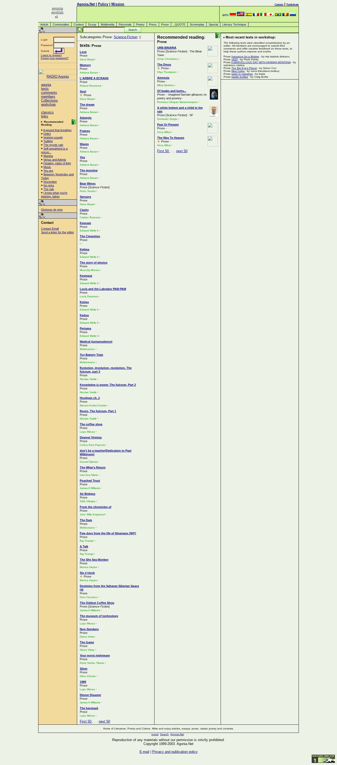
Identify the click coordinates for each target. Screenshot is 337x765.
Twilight (48, 141)
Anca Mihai (164, 132)
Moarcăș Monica (90, 270)
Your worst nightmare (95, 655)
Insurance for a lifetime (245, 56)
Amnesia (163, 77)
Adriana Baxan (89, 72)
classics (47, 112)
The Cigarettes (90, 236)
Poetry (140, 24)
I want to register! (51, 55)
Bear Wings (88, 183)
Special (213, 24)
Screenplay (197, 24)
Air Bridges (87, 493)
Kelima (84, 249)
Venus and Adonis (54, 159)
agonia (46, 85)
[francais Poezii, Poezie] (256, 15)
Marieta (48, 155)
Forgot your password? (55, 58)
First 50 (86, 721)
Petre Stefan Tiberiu (92, 663)
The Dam (86, 520)
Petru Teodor (88, 191)
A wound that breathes (57, 130)
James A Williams (90, 488)
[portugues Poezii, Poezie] (278, 15)
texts (45, 89)
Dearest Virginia (91, 437)
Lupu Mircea (87, 431)
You (82, 157)
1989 (83, 681)
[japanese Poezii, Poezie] (270, 15)
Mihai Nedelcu (165, 85)
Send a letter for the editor (57, 232)
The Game (87, 642)
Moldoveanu (87, 349)
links (44, 116)
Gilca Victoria (88, 676)
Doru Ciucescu (88, 597)
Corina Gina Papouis (92, 444)
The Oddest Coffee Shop (97, 602)
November (50, 181)
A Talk (84, 546)
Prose (165, 24)
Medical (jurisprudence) (96, 341)
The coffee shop (91, 424)
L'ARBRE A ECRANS (94, 78)
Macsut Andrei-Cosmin (93, 405)
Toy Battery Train (91, 354)
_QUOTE (179, 24)
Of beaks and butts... (171, 90)
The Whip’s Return (93, 467)
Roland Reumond (90, 85)
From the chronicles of (95, 507)
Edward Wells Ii (89, 230)
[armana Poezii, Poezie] (225, 15)
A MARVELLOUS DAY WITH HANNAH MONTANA (261, 62)
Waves (84, 144)
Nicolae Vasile (88, 379)
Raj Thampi (86, 540)
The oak (48, 189)
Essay (92, 24)
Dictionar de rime (52, 209)
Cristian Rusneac (90, 217)
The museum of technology (99, 616)
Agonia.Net (86, 4)
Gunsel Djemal (88, 461)
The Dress (164, 64)
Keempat (86, 275)
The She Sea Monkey (94, 559)
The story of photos (93, 262)
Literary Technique (234, 24)
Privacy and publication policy (175, 752)
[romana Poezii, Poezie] (285, 15)
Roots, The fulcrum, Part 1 (98, 411)
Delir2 (47, 133)
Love (83, 51)
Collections (49, 100)
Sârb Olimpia (87, 501)
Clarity (84, 209)
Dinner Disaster (90, 695)
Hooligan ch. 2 (90, 397)
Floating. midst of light (57, 163)
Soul (83, 91)
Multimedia (107, 24)
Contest (79, 24)
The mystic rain (53, 144)
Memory (85, 65)
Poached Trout (90, 480)
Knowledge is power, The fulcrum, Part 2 (108, 384)
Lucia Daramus (89, 296)
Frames (85, 130)
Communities (61, 24)
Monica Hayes (88, 567)
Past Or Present (168, 124)
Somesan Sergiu (167, 118)
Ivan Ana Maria (89, 474)
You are (48, 170)
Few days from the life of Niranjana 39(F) (108, 533)
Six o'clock (87, 572)
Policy (103, 4)
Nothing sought (53, 137)
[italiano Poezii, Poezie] (263, 15)
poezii (154, 734)
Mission (117, 4)
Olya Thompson (166, 72)
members (48, 96)
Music (47, 167)
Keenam (85, 223)
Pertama (85, 328)
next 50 (104, 721)
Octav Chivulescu (167, 58)
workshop (48, 104)
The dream (87, 104)
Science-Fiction (125, 37)
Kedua (84, 315)
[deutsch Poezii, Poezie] (233, 15)
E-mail (144, 752)
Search (164, 734)
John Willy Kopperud (92, 514)
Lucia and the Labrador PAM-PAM (103, 288)
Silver (83, 668)
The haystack (89, 708)
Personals (125, 24)
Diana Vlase (87, 636)
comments (49, 93)
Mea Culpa (238, 71)
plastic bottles (239, 76)
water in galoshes (242, 73)
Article (44, 24)
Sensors (85, 196)
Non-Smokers (89, 629)
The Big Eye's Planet (244, 68)
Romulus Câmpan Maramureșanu (177, 102)
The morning (89, 170)
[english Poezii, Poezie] (240, 15)
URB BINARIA (166, 47)
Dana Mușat (87, 59)
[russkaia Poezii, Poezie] (293, 15)
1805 (234, 59)
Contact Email (50, 228)
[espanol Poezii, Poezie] (248, 15)
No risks (48, 185)
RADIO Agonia (58, 76)
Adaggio (86, 117)
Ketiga (84, 302)
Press (153, 24)
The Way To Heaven (170, 137)
